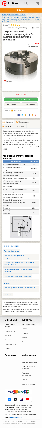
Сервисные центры (29, 342)
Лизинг (24, 337)
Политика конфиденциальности (29, 361)
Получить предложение (21, 99)
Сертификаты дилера (10, 325)
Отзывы (7, 348)
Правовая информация (26, 374)
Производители (10, 344)
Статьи (24, 380)
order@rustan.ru (16, 417)
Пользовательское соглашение (28, 368)
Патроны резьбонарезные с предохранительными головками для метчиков (20, 257)
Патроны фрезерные (11, 251)
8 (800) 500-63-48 (29, 414)
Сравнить (13, 104)
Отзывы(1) (6, 25)
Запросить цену (21, 94)
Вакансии (8, 340)
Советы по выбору (28, 384)
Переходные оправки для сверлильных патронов (18, 270)
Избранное (30, 104)
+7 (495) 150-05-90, (16, 414)
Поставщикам (10, 360)
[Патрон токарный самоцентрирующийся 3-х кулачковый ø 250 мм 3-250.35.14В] (21, 65)
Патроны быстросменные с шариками (17, 276)
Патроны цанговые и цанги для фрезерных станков (19, 289)
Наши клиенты (10, 331)
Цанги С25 (8, 294)
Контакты (8, 335)
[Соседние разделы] (18, 17)
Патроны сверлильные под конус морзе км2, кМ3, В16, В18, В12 (20, 264)
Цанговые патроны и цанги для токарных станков (18, 282)
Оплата (24, 329)
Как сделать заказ (28, 324)
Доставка (25, 333)
